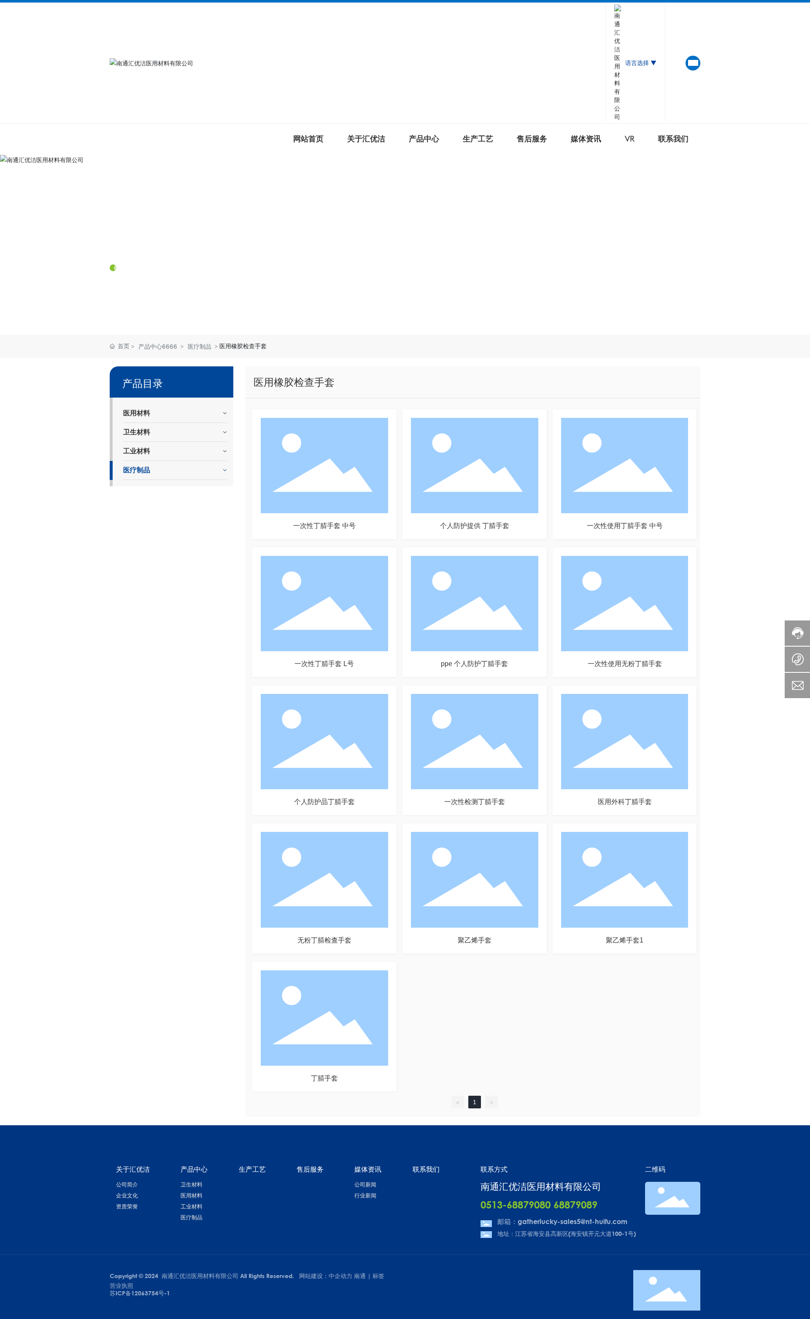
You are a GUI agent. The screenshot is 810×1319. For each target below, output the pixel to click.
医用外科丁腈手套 (625, 801)
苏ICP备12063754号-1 (140, 1293)
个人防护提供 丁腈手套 (474, 525)
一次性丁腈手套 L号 (324, 663)
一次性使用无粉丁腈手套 (625, 663)
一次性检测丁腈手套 (474, 801)
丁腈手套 (324, 1078)
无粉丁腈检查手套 (324, 940)
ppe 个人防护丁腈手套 (474, 663)
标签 (378, 1275)
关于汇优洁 (139, 243)
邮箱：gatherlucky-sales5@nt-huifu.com (562, 1221)
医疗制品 (199, 346)
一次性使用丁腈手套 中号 (625, 525)
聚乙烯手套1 (624, 940)
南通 (360, 1275)
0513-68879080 (516, 1205)
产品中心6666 (157, 346)
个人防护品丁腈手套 (324, 801)
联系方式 (494, 1169)
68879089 (575, 1205)
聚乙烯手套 (474, 940)
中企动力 (340, 1275)
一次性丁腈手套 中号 (324, 525)
